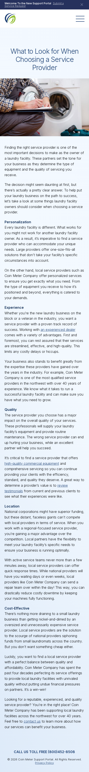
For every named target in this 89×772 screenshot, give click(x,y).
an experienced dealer (58, 329)
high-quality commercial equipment (32, 463)
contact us (32, 721)
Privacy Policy (44, 762)
